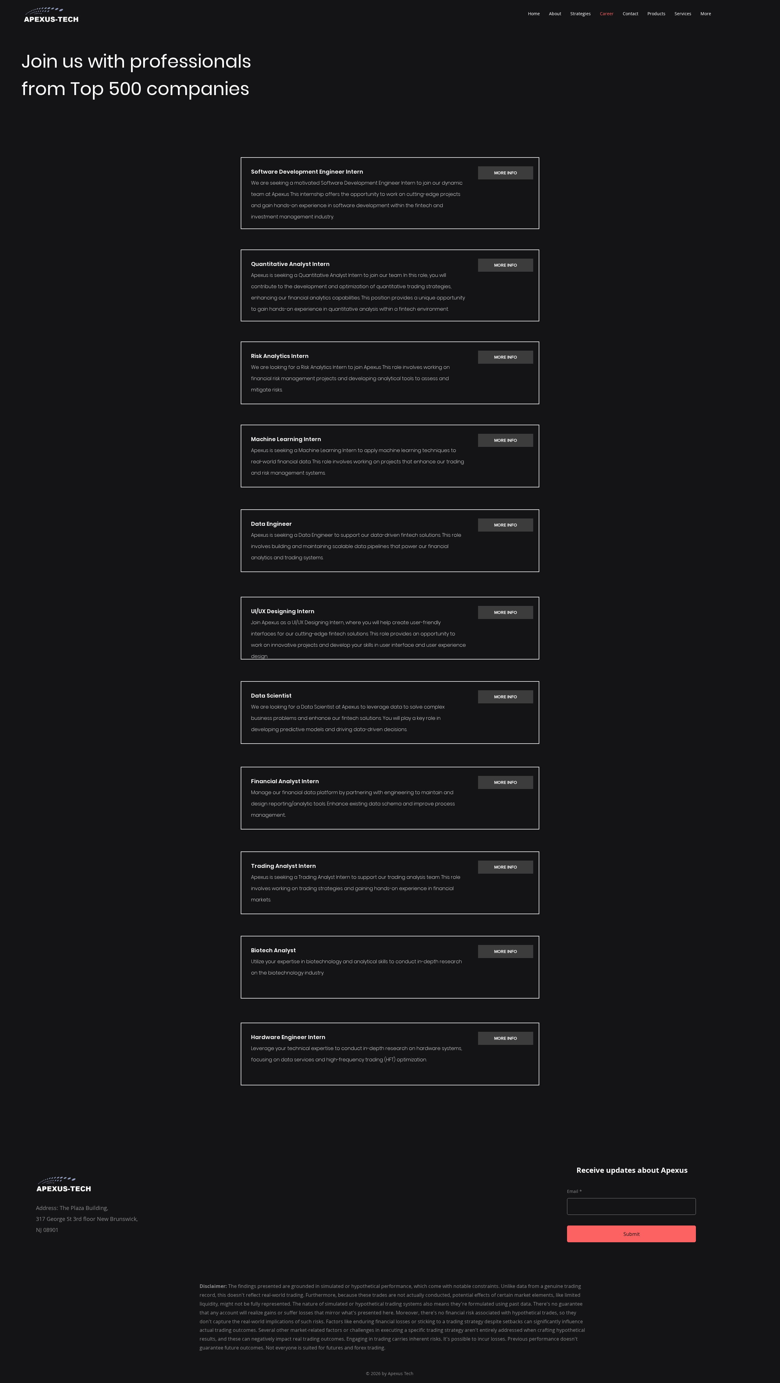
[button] (656, 13)
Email (572, 1191)
